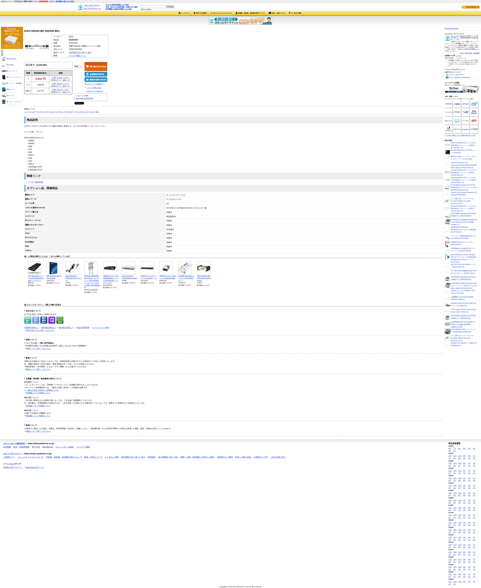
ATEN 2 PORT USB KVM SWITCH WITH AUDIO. (204, 278)
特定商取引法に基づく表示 (80, 52)
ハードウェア (30, 112)
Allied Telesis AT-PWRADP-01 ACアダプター (73, 278)
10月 (459, 456)
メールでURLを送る (94, 88)
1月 (454, 451)
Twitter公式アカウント (13, 467)
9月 (464, 456)
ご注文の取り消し (278, 457)
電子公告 (36, 447)
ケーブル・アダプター (64, 112)
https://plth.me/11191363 (84, 98)
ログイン (52, 1)
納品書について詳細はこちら (38, 416)
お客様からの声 (261, 457)
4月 (469, 448)
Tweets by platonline (451, 28)
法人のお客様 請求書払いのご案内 (117, 5)
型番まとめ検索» (146, 9)
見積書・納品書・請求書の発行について (250, 13)
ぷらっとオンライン (12, 454)
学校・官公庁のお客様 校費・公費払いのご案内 (122, 7)
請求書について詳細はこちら (38, 406)
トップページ (184, 13)
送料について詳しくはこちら (38, 349)
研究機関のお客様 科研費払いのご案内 (119, 9)
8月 (449, 448)
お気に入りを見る (68, 1)
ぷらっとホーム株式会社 (458, 36)
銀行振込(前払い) (66, 328)
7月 (454, 448)
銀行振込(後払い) (49, 328)
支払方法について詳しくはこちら (40, 330)
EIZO (71, 37)
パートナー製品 (83, 447)
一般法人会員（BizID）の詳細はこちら (42, 390)
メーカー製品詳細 (35, 182)
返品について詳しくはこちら (38, 431)
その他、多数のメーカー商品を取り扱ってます (461, 135)
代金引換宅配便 (82, 328)
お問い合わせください (60, 78)
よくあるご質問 (295, 13)
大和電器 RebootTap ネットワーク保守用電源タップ (186, 278)
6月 (459, 448)
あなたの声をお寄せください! (456, 69)
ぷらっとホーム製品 (64, 447)
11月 (455, 456)
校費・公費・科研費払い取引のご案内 (197, 457)
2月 (449, 451)
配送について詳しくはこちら (38, 369)
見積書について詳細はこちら (38, 393)
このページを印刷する (95, 84)
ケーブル (50, 112)
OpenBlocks (47, 447)
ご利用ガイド (200, 13)
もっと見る (458, 55)
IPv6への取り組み (466, 53)
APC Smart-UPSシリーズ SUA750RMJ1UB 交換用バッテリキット (36, 278)
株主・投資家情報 (21, 447)
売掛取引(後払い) (31, 328)
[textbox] (153, 6)
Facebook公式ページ (34, 467)
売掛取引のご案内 (225, 457)
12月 (450, 456)
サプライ (41, 112)
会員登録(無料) (43, 1)
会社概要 (476, 53)
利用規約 (152, 457)
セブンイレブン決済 (100, 328)
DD (97, 112)
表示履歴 (59, 1)
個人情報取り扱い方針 (168, 457)
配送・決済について (277, 13)
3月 (474, 448)
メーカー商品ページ (77, 56)
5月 (464, 448)
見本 (21, 1)
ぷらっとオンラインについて (221, 13)
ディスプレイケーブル (84, 112)
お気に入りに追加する (95, 91)
